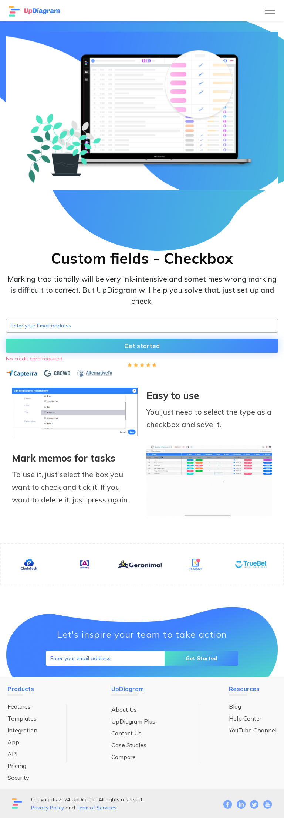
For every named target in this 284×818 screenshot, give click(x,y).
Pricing (16, 765)
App (13, 742)
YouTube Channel (253, 730)
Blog (235, 706)
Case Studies (128, 745)
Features (19, 706)
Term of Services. (97, 807)
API (12, 754)
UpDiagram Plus (133, 721)
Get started (142, 345)
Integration (22, 730)
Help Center (245, 718)
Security (18, 777)
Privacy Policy (47, 807)
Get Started (201, 658)
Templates (22, 718)
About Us (124, 709)
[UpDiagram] (35, 11)
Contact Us (126, 733)
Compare (123, 757)
